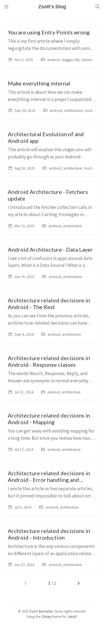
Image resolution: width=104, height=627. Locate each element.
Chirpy (46, 616)
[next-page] (78, 583)
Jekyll (72, 616)
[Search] (97, 6)
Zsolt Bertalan (41, 611)
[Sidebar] (6, 6)
